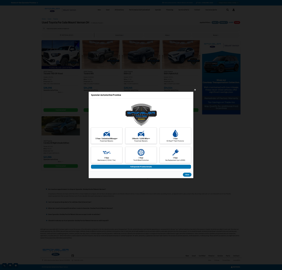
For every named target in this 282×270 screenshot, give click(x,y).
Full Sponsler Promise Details (141, 167)
